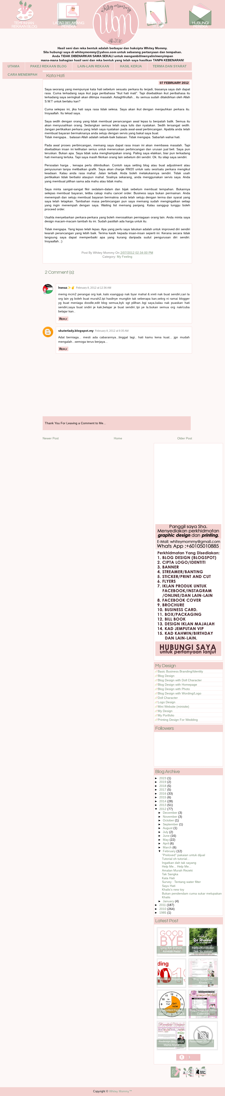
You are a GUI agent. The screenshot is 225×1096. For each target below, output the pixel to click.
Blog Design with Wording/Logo (179, 693)
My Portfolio (166, 715)
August (168, 828)
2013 (163, 805)
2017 (163, 789)
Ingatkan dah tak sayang (179, 862)
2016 (163, 793)
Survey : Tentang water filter (181, 882)
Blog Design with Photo (174, 689)
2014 (163, 801)
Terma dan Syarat (170, 66)
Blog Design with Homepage (177, 684)
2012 (163, 809)
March (167, 847)
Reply (63, 319)
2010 (163, 909)
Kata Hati (168, 878)
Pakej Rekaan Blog (48, 66)
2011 (163, 905)
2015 (163, 797)
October (169, 820)
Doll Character (168, 697)
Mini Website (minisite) (173, 706)
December (170, 812)
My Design (165, 711)
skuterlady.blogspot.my (76, 330)
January (169, 901)
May (166, 839)
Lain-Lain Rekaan (93, 66)
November (170, 816)
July (166, 832)
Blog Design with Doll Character (180, 680)
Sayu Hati (168, 886)
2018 (163, 786)
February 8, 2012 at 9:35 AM (112, 330)
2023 (163, 778)
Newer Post (51, 438)
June (167, 835)
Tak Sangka (170, 874)
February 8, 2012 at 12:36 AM (93, 287)
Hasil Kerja (131, 66)
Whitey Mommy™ (120, 1091)
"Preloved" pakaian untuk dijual (183, 855)
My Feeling (124, 256)
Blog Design (166, 676)
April (166, 843)
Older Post (184, 438)
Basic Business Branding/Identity (180, 671)
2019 (163, 782)
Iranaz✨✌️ (66, 287)
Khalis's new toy (173, 889)
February (169, 851)
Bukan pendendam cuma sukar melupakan (192, 893)
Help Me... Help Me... (176, 866)
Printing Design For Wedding (178, 719)
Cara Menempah (22, 74)
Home (118, 438)
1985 (163, 912)
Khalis (166, 897)
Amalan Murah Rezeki (177, 870)
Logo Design (166, 702)
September (171, 824)
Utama (14, 66)
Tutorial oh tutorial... (176, 858)
